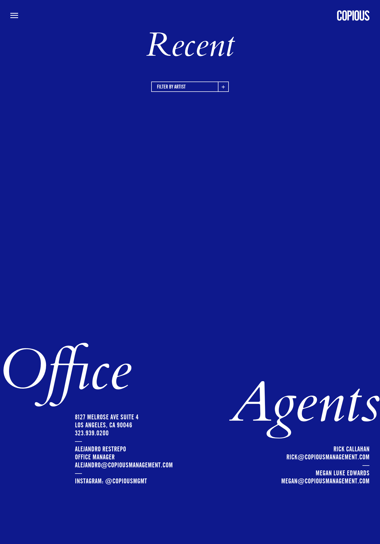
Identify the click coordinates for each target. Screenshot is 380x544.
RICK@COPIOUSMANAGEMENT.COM (328, 457)
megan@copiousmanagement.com (325, 481)
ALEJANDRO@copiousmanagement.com (124, 465)
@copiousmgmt (126, 481)
